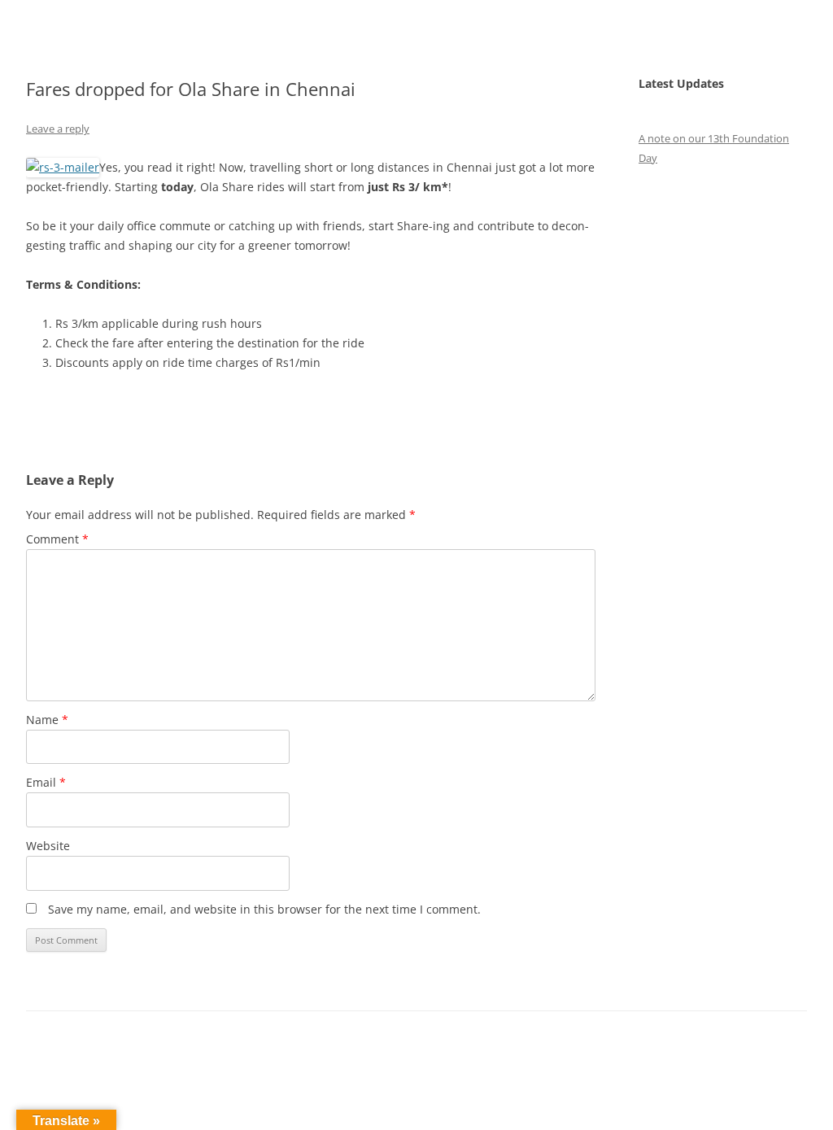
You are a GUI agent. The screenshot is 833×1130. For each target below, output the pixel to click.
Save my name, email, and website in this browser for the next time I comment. (264, 909)
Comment (57, 539)
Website (48, 845)
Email (46, 782)
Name (47, 719)
